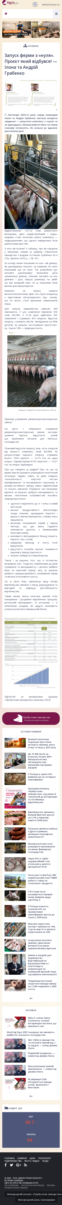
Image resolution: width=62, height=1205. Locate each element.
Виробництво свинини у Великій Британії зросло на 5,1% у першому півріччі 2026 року (41, 816)
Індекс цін (15, 1108)
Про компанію (12, 1185)
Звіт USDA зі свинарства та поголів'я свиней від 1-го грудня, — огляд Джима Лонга (42, 1044)
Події (45, 1160)
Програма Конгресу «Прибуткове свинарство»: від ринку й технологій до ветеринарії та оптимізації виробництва (42, 795)
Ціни (32, 1158)
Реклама (51, 1185)
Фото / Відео (31, 1160)
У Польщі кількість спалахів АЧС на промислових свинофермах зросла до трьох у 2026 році (41, 912)
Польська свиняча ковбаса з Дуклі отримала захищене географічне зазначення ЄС (42, 832)
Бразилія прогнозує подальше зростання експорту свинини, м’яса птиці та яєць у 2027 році (42, 743)
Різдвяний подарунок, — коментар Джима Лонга (41, 1054)
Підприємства (13, 1160)
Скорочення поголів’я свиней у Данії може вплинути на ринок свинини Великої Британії (42, 944)
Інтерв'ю (33, 46)
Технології (44, 1158)
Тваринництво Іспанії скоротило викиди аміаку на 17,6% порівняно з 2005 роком (42, 985)
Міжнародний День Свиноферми (36, 1199)
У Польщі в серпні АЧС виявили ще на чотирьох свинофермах (42, 777)
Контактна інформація (32, 1185)
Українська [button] (49, 4)
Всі (31, 998)
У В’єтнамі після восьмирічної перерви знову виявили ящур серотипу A (40, 895)
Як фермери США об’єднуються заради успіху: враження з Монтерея (40, 1083)
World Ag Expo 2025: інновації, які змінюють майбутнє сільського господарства (30, 1033)
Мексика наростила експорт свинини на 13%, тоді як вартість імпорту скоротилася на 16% (42, 927)
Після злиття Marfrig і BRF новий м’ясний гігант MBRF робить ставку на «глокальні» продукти (42, 879)
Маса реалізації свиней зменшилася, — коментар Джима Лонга (42, 1069)
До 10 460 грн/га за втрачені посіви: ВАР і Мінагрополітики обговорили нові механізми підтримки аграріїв (40, 760)
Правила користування (16, 1187)
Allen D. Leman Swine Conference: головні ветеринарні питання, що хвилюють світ (42, 1022)
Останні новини (31, 731)
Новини (22, 1158)
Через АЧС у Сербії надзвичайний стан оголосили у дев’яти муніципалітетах (39, 862)
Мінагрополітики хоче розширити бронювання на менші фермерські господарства (41, 847)
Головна (10, 1158)
